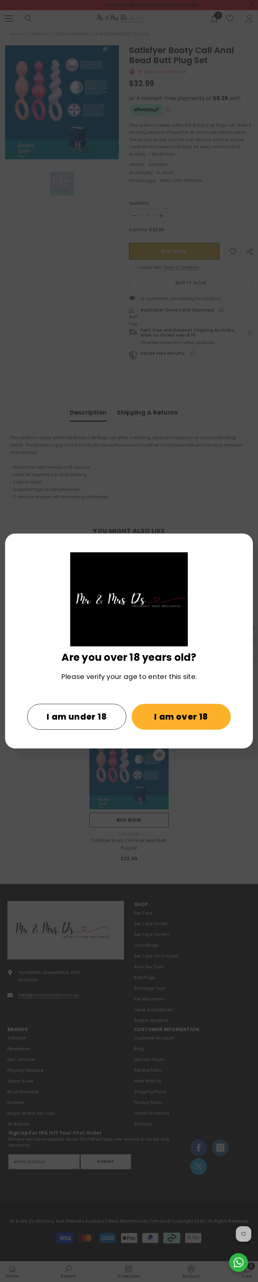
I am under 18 (77, 716)
